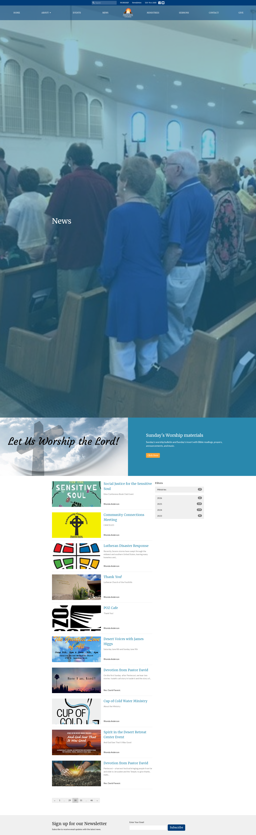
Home (16, 12)
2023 (179, 515)
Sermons (184, 12)
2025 (179, 504)
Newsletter (137, 3)
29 (69, 800)
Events (77, 12)
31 (81, 800)
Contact (214, 12)
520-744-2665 (150, 3)
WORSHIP (124, 3)
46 (91, 800)
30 (75, 800)
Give (240, 12)
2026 (179, 498)
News (105, 12)
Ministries (153, 12)
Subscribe (176, 827)
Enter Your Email (136, 822)
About (45, 12)
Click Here (153, 455)
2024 (179, 510)
